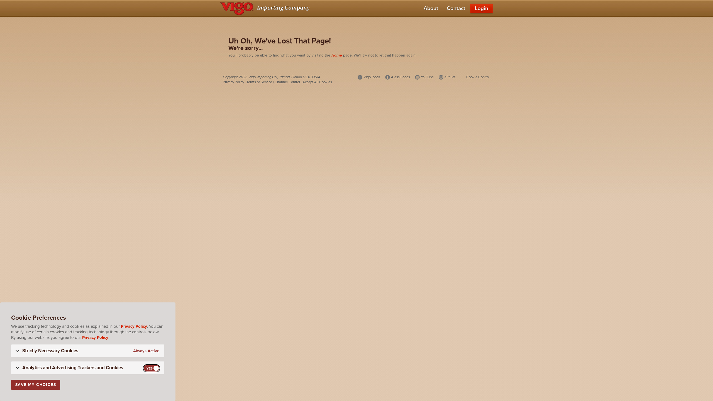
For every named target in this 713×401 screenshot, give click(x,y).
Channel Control (287, 82)
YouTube (427, 77)
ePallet (450, 77)
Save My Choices (35, 384)
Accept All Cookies (317, 82)
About (431, 8)
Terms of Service (259, 82)
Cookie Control (478, 77)
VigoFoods (371, 77)
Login (481, 8)
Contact (456, 8)
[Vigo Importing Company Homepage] (266, 8)
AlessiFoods (400, 77)
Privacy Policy (233, 82)
